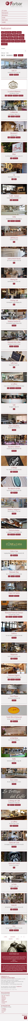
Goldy (14, 217)
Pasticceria (10, 38)
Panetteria (22, 35)
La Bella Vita (14, 112)
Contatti (4, 22)
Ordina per (3, 53)
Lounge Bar (9, 35)
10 (14, 175)
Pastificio (16, 38)
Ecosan (3, 17)
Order (7, 53)
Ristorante (17, 41)
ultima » (17, 938)
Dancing (19, 32)
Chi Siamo (4, 10)
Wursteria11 (14, 133)
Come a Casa (14, 551)
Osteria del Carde (14, 842)
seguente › (11, 938)
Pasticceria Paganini (14, 675)
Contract (14, 32)
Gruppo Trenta (14, 989)
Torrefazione (4, 44)
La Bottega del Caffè (14, 800)
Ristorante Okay (14, 572)
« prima (5, 936)
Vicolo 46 (14, 905)
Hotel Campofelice (14, 426)
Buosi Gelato (14, 780)
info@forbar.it (19, 986)
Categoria (3, 48)
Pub (12, 41)
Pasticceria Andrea (14, 530)
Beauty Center (8, 32)
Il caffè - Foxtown (14, 196)
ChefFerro (14, 633)
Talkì (14, 405)
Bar (2, 32)
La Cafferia (14, 384)
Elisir (14, 926)
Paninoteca (4, 38)
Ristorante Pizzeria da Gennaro (14, 612)
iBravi (14, 154)
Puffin (14, 759)
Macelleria (16, 35)
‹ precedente (12, 936)
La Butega (14, 467)
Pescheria (21, 38)
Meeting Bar (14, 279)
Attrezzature (5, 15)
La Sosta (14, 884)
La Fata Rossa (14, 738)
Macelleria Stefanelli (14, 446)
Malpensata (14, 654)
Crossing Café (14, 300)
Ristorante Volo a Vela (14, 342)
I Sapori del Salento (14, 593)
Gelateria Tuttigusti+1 (14, 509)
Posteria (8, 41)
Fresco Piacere (14, 696)
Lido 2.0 (14, 70)
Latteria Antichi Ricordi (14, 258)
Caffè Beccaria (14, 237)
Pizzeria (3, 41)
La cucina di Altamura (14, 91)
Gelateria (3, 35)
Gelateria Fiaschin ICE (14, 321)
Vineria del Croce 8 (14, 863)
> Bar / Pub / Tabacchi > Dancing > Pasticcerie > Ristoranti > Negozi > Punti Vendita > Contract (5, 999)
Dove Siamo (5, 20)
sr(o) (10, 989)
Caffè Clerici (14, 363)
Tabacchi (23, 41)
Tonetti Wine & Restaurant (14, 717)
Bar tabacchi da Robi (14, 488)
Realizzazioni (5, 13)
